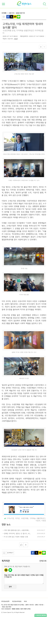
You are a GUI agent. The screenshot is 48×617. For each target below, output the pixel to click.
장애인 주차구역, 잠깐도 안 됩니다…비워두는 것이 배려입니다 (17, 533)
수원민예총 (24, 518)
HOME (4, 13)
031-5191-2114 (26, 609)
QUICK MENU (41, 615)
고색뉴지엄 (10, 518)
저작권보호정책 (5, 601)
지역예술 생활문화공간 (37, 518)
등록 (10, 587)
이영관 (16, 39)
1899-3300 (15, 609)
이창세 (38, 521)
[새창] (11, 16)
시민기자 (11, 13)
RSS (25, 601)
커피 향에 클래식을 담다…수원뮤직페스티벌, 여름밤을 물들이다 (17, 530)
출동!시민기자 (20, 13)
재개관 (17, 518)
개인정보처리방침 (16, 601)
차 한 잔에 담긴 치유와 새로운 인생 (16, 537)
